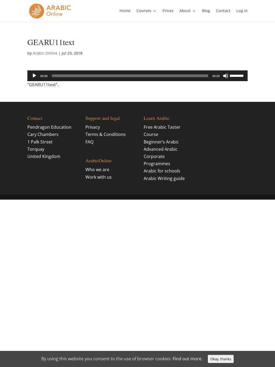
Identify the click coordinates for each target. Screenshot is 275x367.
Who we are (97, 169)
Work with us (98, 177)
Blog (206, 11)
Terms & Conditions (105, 134)
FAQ (89, 142)
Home (125, 11)
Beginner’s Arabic (161, 142)
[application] (137, 75)
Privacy (92, 127)
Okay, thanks (220, 359)
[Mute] (225, 75)
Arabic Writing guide (164, 178)
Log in (242, 11)
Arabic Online (45, 53)
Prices (167, 11)
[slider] (237, 75)
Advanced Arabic (161, 149)
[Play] (34, 75)
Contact (223, 11)
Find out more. (187, 359)
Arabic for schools (162, 171)
